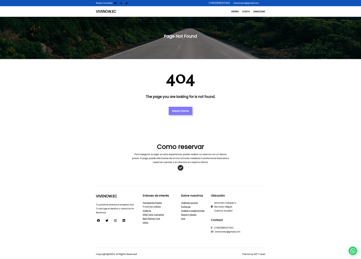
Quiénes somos (189, 202)
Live (183, 218)
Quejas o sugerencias (192, 210)
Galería (147, 210)
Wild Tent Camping (153, 214)
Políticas (186, 206)
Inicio (145, 222)
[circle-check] (180, 167)
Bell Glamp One (151, 218)
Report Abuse (188, 214)
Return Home (180, 111)
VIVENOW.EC (106, 11)
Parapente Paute (152, 202)
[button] (353, 251)
